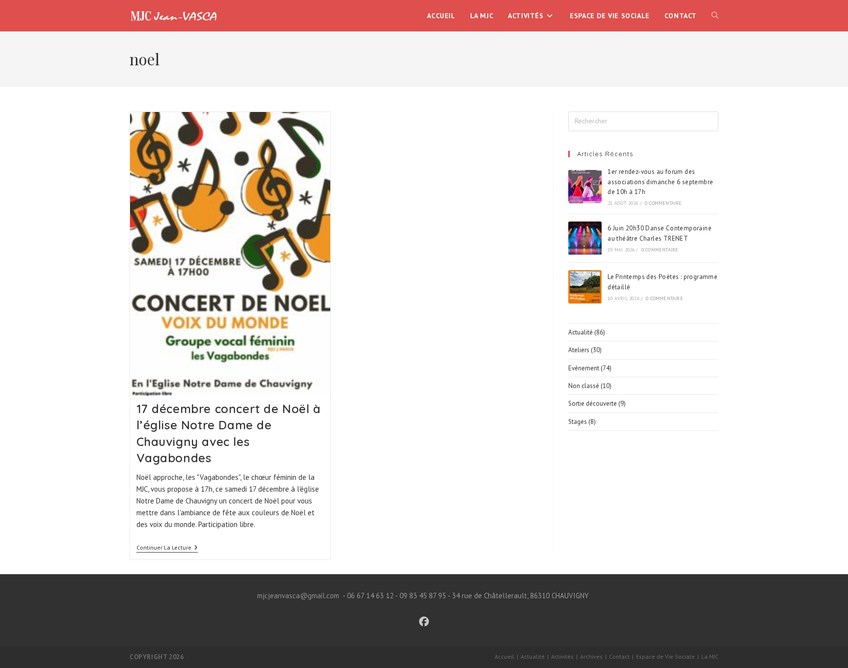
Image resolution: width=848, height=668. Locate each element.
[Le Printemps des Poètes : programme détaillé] (585, 287)
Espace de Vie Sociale (665, 656)
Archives (591, 656)
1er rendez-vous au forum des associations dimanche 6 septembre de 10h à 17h (660, 181)
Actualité (580, 332)
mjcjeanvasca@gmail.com (298, 595)
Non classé (583, 386)
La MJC (709, 656)
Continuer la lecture (167, 548)
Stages (577, 422)
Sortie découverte (592, 403)
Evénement (583, 368)
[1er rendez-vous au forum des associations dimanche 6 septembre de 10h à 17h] (585, 186)
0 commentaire (663, 203)
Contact (619, 656)
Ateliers (578, 350)
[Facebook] (424, 622)
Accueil (504, 656)
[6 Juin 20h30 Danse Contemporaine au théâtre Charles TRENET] (585, 238)
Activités (562, 656)
